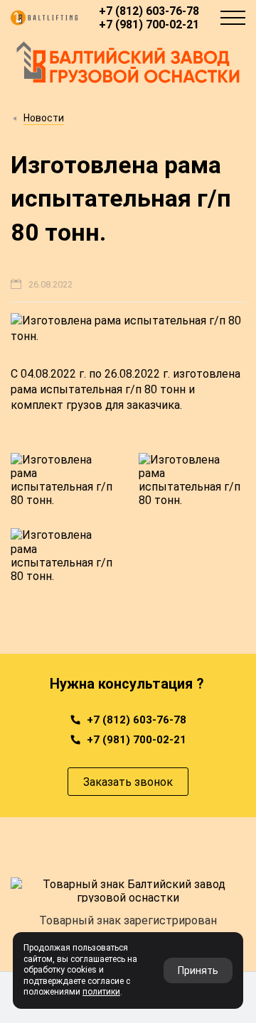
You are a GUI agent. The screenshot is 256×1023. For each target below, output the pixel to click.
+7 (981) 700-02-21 (149, 24)
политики (101, 992)
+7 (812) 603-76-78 (149, 11)
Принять (198, 970)
